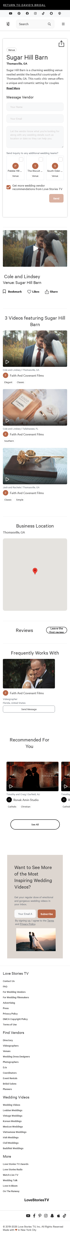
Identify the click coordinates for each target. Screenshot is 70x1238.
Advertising (9, 1002)
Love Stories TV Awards (15, 1164)
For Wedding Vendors (14, 992)
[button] (35, 248)
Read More (13, 88)
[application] (35, 248)
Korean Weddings (12, 1121)
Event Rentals (10, 1078)
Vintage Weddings (12, 1115)
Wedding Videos (11, 1104)
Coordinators (10, 1072)
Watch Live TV (10, 1174)
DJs (5, 1067)
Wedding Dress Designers (16, 1056)
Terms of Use (10, 1024)
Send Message (29, 709)
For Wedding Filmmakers (16, 997)
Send (56, 198)
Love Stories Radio (12, 1169)
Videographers (10, 1045)
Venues (6, 1051)
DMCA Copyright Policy (15, 1019)
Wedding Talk (10, 1180)
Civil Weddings (10, 1142)
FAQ (5, 986)
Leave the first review (56, 630)
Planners (7, 1089)
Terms (50, 920)
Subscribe (47, 914)
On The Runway (11, 1191)
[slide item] (26, 685)
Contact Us (9, 981)
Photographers (10, 1062)
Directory (8, 1040)
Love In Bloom (10, 1185)
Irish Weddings (10, 1137)
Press (6, 1008)
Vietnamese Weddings (14, 1132)
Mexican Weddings (13, 1126)
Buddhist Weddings (13, 1148)
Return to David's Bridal (24, 5)
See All (35, 824)
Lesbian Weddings (12, 1110)
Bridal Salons (9, 1083)
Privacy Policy (27, 924)
